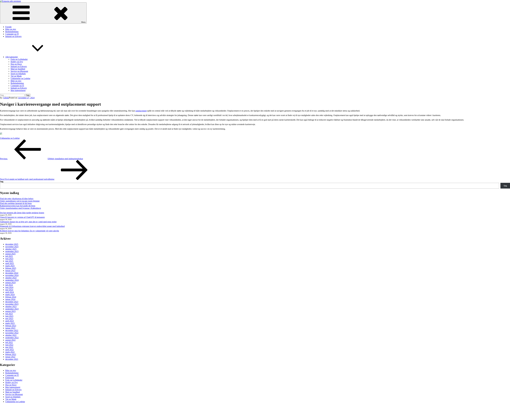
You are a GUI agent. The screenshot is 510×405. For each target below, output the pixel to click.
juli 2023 (9, 314)
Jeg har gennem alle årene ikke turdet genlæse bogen (22, 213)
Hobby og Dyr (17, 62)
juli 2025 (9, 256)
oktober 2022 (10, 335)
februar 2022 (10, 354)
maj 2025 (9, 261)
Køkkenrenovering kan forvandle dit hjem (17, 206)
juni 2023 (9, 316)
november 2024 (11, 275)
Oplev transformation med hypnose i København (20, 208)
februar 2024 (10, 297)
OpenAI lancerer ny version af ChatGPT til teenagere (22, 217)
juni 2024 (9, 287)
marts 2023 (10, 323)
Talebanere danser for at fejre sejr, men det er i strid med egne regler (28, 222)
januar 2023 (10, 328)
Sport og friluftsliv (18, 74)
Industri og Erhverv (13, 36)
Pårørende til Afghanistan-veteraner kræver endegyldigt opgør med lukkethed (32, 226)
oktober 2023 (10, 306)
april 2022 (9, 349)
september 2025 (12, 251)
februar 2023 (10, 326)
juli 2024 (9, 285)
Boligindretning (11, 31)
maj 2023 (9, 318)
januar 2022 (10, 357)
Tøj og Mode (16, 76)
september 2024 (12, 280)
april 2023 (9, 321)
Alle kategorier (11, 57)
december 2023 (11, 302)
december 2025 (11, 244)
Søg (1, 181)
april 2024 (9, 292)
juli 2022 (9, 342)
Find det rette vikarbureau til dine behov (16, 198)
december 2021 (11, 359)
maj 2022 (9, 347)
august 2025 (10, 254)
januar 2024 (10, 299)
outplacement (141, 111)
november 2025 (11, 246)
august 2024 (10, 282)
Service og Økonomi (19, 71)
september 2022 (12, 337)
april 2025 (9, 263)
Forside (8, 27)
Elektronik (9, 378)
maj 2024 (9, 290)
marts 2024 (10, 294)
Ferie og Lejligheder (19, 59)
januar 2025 (10, 270)
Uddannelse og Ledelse (20, 78)
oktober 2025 (10, 249)
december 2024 (11, 273)
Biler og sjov (10, 29)
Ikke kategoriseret (18, 90)
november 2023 (11, 304)
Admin (6, 98)
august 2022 (10, 340)
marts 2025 (10, 266)
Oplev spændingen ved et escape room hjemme (20, 201)
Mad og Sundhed (18, 69)
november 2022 (11, 333)
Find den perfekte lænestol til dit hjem (16, 203)
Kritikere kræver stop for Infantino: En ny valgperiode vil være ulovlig (29, 231)
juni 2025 (9, 258)
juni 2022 (9, 345)
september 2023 (12, 309)
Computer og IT (12, 34)
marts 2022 (10, 352)
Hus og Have (16, 64)
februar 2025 (10, 268)
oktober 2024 (10, 278)
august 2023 (10, 311)
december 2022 (11, 330)
